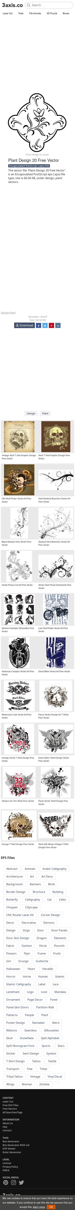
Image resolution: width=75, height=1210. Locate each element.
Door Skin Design (17, 938)
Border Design (15, 892)
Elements (60, 938)
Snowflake (27, 1038)
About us (8, 1123)
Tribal (43, 1069)
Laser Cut (8, 13)
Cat (49, 899)
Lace (56, 984)
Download (26, 325)
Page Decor (35, 1000)
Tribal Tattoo (14, 1076)
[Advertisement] (37, 55)
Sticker (10, 1053)
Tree (29, 1069)
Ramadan (38, 1023)
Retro (55, 1023)
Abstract (11, 869)
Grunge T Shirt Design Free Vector (18, 844)
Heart (31, 969)
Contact (7, 1130)
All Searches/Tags (12, 1112)
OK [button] (51, 1207)
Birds (51, 884)
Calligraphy (32, 899)
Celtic (62, 899)
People (29, 1015)
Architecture (14, 876)
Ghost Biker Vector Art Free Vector (54, 671)
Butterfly (12, 899)
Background (14, 884)
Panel (53, 1000)
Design (5, 312)
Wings (10, 1084)
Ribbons (11, 1030)
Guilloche (42, 961)
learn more (39, 1207)
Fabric (10, 946)
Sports (46, 1046)
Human (43, 976)
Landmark (13, 992)
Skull (9, 1038)
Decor (10, 923)
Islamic (60, 976)
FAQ (5, 1126)
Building (57, 892)
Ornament (13, 1000)
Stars (61, 1046)
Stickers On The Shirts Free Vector (18, 801)
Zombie (44, 1084)
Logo (30, 992)
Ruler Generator (12, 1152)
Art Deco (47, 876)
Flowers (11, 953)
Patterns (12, 1015)
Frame (42, 953)
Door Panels (59, 930)
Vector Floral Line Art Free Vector (17, 585)
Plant (13, 312)
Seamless (30, 1030)
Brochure (39, 892)
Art (32, 876)
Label (41, 984)
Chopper (12, 907)
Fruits (57, 953)
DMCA (6, 1170)
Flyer (27, 953)
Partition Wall (45, 1007)
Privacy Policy (10, 1166)
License (7, 1163)
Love (44, 992)
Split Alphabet (50, 1038)
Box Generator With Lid (16, 1145)
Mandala (60, 992)
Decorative (29, 923)
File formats (35, 13)
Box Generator (11, 1141)
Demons (48, 923)
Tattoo (36, 1061)
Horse (27, 976)
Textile (52, 1061)
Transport (12, 1069)
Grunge (23, 961)
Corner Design (50, 915)
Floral (43, 946)
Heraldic (47, 969)
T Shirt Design (15, 1061)
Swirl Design (31, 1053)
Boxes (66, 13)
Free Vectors (10, 1108)
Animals (30, 869)
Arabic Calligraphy (54, 869)
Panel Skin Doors (17, 1007)
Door (40, 930)
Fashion (27, 946)
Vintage (35, 1076)
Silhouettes (51, 1030)
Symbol (51, 1053)
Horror (11, 976)
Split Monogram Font (20, 1046)
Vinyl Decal (55, 1076)
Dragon (42, 938)
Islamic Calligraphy (18, 984)
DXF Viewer (9, 1148)
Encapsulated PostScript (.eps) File (29, 165)
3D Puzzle (52, 13)
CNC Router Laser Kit (20, 915)
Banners (35, 884)
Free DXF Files (10, 1105)
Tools (21, 13)
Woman (27, 1084)
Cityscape (31, 907)
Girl (8, 961)
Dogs (26, 930)
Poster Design (15, 1023)
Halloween (13, 969)
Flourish (59, 946)
